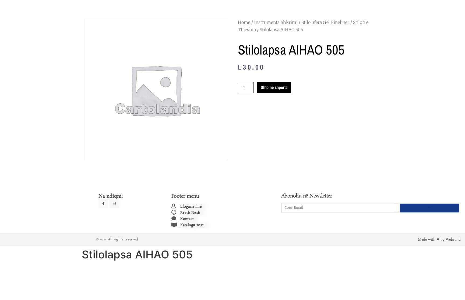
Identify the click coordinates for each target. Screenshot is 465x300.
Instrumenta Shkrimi (276, 22)
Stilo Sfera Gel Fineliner (325, 22)
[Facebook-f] (103, 203)
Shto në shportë (274, 87)
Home (244, 22)
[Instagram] (114, 203)
